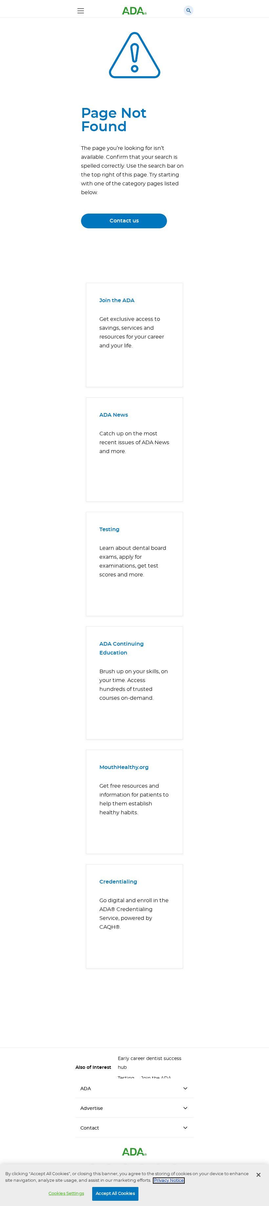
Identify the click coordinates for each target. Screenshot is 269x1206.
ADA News (113, 415)
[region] (134, 1185)
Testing (109, 529)
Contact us (124, 220)
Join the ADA (116, 300)
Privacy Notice (169, 1180)
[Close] (258, 1175)
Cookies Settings (66, 1194)
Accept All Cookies (115, 1194)
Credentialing (118, 881)
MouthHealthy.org (124, 767)
